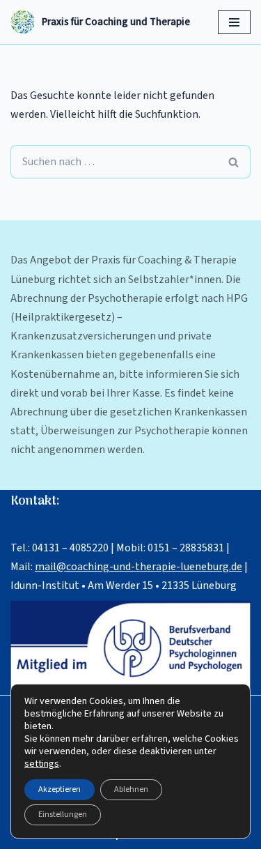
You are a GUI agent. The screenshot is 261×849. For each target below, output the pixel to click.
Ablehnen (131, 789)
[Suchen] (234, 161)
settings (41, 764)
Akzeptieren (59, 789)
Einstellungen (62, 814)
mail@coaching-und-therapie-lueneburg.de (138, 566)
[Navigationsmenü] (234, 22)
